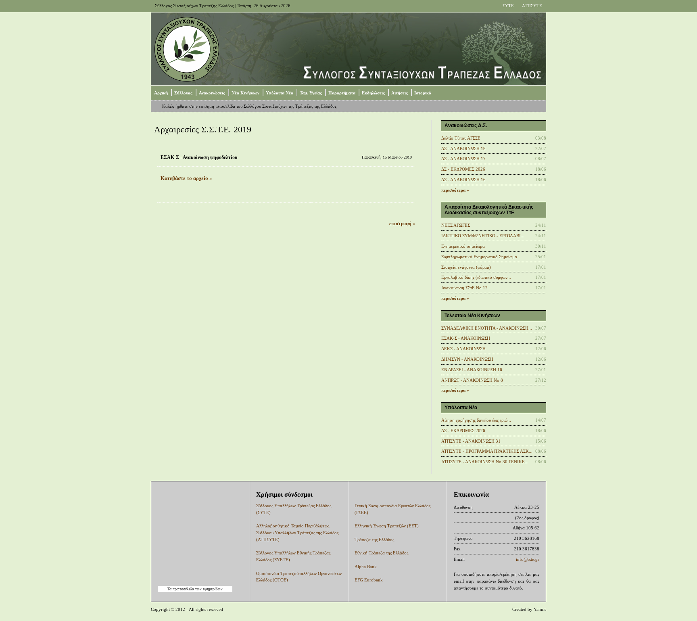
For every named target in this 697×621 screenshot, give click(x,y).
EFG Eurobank (369, 579)
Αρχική (161, 92)
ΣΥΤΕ (508, 5)
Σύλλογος (183, 92)
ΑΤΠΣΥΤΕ (532, 5)
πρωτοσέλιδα (183, 589)
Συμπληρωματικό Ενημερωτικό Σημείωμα (479, 256)
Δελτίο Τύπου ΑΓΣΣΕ (460, 138)
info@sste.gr (527, 559)
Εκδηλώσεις (373, 92)
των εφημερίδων (208, 589)
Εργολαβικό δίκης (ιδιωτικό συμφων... (476, 277)
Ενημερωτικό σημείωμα (463, 246)
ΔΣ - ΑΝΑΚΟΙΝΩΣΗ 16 (463, 179)
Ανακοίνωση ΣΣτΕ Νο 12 (464, 287)
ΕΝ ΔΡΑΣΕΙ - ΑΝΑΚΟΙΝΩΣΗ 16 (471, 369)
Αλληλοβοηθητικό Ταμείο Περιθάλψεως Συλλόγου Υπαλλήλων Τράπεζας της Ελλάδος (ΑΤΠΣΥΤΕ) (297, 532)
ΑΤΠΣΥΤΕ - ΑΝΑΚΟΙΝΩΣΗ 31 (471, 441)
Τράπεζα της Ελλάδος (374, 539)
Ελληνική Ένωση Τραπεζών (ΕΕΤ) (387, 525)
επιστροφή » (402, 223)
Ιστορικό (422, 92)
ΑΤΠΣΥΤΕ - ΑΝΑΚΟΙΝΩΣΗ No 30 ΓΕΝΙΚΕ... (484, 461)
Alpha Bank (366, 566)
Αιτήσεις (399, 92)
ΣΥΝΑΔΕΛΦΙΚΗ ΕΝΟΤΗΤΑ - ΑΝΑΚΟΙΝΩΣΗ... (486, 328)
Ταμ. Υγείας (311, 92)
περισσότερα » (455, 190)
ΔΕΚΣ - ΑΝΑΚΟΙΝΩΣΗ (463, 348)
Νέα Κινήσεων (245, 92)
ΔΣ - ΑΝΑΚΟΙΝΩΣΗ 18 (463, 148)
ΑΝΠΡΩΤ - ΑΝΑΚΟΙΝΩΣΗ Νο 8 (472, 380)
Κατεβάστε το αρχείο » (186, 178)
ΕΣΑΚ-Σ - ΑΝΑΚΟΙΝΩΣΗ (465, 338)
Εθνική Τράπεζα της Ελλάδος (381, 552)
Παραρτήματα (341, 92)
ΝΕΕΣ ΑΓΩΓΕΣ (455, 225)
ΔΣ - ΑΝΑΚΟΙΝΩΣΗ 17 (463, 158)
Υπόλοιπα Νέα (279, 92)
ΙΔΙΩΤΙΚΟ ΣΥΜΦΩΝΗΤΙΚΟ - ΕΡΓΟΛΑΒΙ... (482, 235)
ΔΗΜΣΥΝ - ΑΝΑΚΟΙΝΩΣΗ (467, 359)
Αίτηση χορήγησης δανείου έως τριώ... (476, 420)
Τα (170, 589)
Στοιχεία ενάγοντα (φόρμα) (466, 267)
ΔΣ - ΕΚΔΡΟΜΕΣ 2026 (463, 169)
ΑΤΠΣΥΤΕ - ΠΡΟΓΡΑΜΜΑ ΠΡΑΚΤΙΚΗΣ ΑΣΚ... (486, 451)
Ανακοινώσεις (212, 92)
